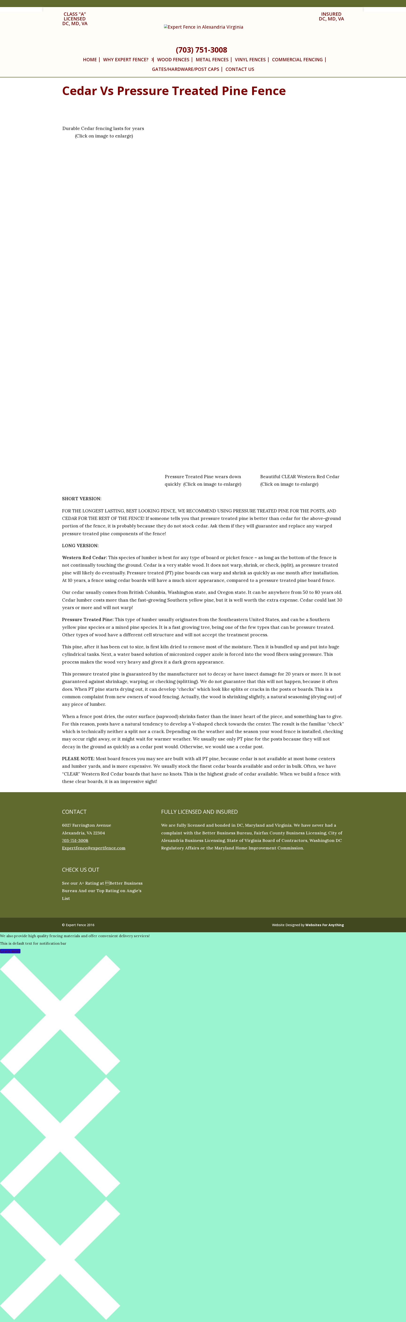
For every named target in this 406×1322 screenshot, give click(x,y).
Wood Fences (173, 59)
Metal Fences (212, 59)
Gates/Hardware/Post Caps (185, 69)
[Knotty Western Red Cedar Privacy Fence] (104, 113)
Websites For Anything (324, 925)
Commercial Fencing (297, 59)
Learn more (10, 951)
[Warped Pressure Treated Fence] (203, 113)
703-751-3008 (75, 840)
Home (90, 59)
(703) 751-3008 (201, 50)
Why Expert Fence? (125, 59)
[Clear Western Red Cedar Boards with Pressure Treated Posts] (302, 113)
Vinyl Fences (250, 59)
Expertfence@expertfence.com (93, 848)
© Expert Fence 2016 (78, 925)
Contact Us (240, 69)
